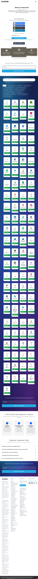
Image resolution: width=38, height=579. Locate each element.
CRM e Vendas (19, 85)
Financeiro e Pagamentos (8, 89)
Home (20, 9)
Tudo (4, 85)
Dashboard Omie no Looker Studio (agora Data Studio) (5, 550)
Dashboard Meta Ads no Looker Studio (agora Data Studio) (5, 525)
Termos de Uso (13, 529)
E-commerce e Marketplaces (9, 87)
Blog (11, 527)
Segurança (13, 525)
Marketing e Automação (19, 89)
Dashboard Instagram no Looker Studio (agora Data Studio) (5, 547)
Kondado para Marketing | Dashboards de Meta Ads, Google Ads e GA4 (23, 494)
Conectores (13, 486)
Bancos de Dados (27, 85)
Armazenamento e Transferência (10, 94)
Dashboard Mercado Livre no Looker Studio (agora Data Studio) (5, 570)
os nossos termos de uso (20, 39)
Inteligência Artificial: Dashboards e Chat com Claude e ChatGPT (14, 513)
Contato (12, 481)
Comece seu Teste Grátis (19, 70)
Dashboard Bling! (4, 481)
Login (12, 526)
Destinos (12, 509)
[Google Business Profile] (36, 483)
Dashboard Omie (4, 493)
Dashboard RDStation (5, 494)
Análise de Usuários (7, 96)
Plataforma (13, 510)
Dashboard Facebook (5, 487)
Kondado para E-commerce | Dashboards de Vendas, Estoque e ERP (23, 507)
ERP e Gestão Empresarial (21, 87)
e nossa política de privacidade (28, 39)
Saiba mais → (7, 106)
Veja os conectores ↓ (19, 43)
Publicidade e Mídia (11, 85)
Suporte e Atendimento (22, 94)
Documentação (13, 528)
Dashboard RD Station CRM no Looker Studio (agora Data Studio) (5, 510)
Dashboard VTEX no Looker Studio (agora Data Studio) (5, 520)
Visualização (13, 508)
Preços (12, 482)
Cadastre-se (23, 485)
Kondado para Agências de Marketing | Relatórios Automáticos (22, 502)
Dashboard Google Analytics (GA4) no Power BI (5, 537)
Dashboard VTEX (4, 488)
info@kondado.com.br (32, 481)
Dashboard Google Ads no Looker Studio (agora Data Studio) (5, 533)
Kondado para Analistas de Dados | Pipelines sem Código (23, 511)
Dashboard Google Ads (5, 486)
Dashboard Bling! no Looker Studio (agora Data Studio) (5, 501)
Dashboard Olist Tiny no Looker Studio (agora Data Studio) (5, 504)
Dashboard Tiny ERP (5, 482)
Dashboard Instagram (5, 492)
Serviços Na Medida (14, 524)
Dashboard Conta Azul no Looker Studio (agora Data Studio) (5, 565)
